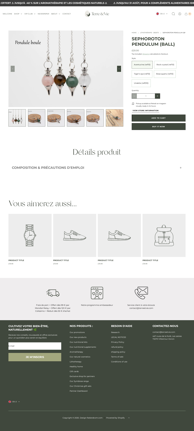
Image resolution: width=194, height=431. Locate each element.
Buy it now (158, 126)
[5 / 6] (95, 118)
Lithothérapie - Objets (149, 33)
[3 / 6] (56, 118)
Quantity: (135, 90)
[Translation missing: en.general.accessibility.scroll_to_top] (129, 417)
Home (134, 33)
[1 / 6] (17, 118)
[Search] (173, 14)
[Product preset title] (30, 235)
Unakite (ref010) (141, 83)
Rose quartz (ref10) (164, 74)
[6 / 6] (114, 118)
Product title (16, 260)
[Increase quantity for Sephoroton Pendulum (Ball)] (157, 96)
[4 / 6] (75, 118)
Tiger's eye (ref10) (142, 74)
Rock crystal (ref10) (165, 64)
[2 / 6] (36, 118)
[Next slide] (119, 69)
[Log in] (180, 14)
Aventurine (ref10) (142, 64)
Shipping (145, 54)
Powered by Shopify (115, 418)
